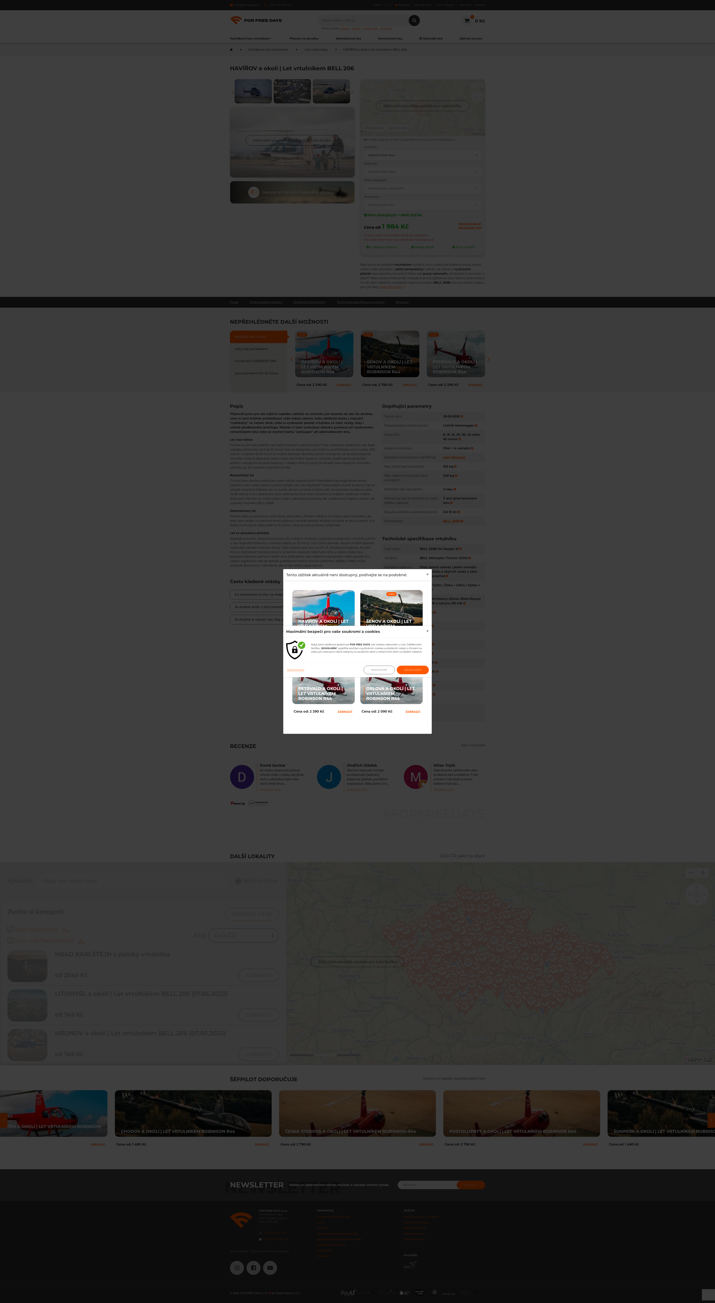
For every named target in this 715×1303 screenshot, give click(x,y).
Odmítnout (295, 669)
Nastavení (379, 669)
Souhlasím (412, 669)
